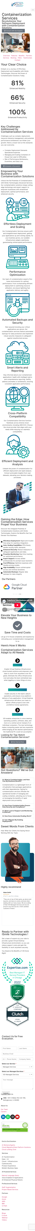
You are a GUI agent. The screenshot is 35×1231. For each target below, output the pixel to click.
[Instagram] (12, 1117)
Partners (5, 1193)
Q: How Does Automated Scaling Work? (16, 816)
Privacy (4, 1224)
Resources (5, 1209)
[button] (17, 780)
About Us (4, 1106)
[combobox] (4, 1059)
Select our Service (9, 1064)
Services (5, 1153)
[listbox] (17, 1067)
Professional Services (9, 1183)
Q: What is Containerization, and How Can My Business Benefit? (16, 780)
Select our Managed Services (13, 1071)
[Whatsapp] (8, 1117)
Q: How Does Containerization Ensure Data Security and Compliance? (16, 806)
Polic (9, 1224)
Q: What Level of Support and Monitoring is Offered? (17, 811)
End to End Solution (9, 1141)
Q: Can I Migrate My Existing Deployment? (12, 820)
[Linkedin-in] (3, 1117)
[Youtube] (17, 1117)
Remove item (30, 1067)
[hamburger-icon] (33, 10)
